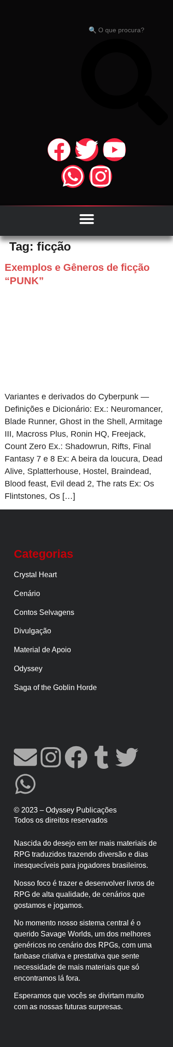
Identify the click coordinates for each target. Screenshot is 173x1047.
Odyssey (28, 669)
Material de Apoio (42, 650)
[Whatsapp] (72, 176)
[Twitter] (86, 149)
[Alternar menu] (87, 219)
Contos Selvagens (44, 612)
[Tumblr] (101, 757)
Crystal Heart (35, 575)
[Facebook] (59, 149)
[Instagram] (100, 176)
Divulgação (32, 631)
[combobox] (124, 30)
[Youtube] (114, 149)
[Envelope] (25, 757)
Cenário (27, 593)
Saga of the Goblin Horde (55, 687)
